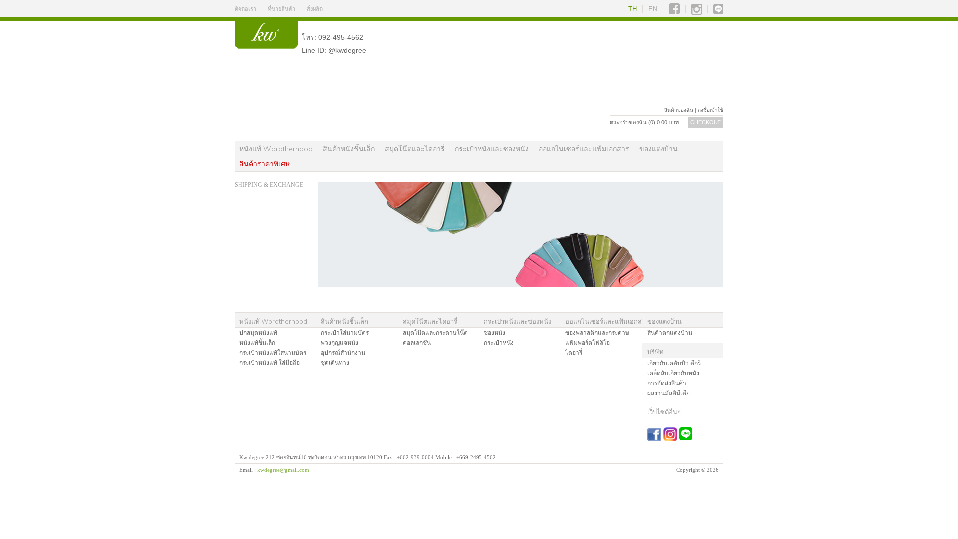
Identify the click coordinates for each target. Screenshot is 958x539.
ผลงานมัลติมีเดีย (668, 393)
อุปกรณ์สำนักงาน (343, 352)
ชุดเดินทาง (335, 362)
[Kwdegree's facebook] (674, 9)
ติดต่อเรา (245, 9)
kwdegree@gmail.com (283, 470)
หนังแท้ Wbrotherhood (276, 148)
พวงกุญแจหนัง (339, 342)
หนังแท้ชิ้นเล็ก (257, 342)
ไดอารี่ (573, 352)
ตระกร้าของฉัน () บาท (644, 122)
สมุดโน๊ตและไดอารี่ (415, 148)
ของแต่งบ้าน (658, 148)
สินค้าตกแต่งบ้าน (669, 332)
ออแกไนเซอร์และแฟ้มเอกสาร (584, 148)
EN (652, 9)
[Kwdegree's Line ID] (718, 9)
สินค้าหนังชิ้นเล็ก (349, 148)
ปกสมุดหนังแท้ (258, 332)
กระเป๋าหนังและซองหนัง (492, 148)
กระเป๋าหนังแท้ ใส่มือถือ (270, 362)
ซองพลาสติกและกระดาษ (597, 332)
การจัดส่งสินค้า (666, 383)
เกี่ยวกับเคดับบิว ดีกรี (674, 363)
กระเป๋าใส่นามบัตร (345, 332)
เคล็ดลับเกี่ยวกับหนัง (673, 373)
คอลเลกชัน (417, 342)
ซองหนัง (494, 332)
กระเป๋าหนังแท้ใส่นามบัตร (273, 352)
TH (632, 9)
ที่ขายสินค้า (281, 9)
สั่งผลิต (315, 9)
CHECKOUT (705, 122)
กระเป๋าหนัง (499, 342)
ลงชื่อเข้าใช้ (710, 110)
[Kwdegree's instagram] (696, 9)
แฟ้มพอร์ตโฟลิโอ (587, 342)
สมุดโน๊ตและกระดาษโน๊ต (435, 332)
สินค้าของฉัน (678, 110)
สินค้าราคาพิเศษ (265, 163)
